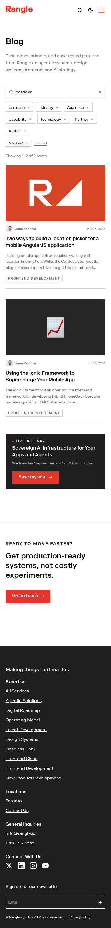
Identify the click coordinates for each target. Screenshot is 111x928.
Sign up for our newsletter (56, 886)
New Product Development (33, 778)
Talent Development (26, 729)
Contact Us (17, 810)
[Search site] (79, 10)
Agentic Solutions (24, 700)
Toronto (14, 800)
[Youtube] (45, 868)
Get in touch (28, 596)
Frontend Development (29, 768)
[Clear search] (100, 92)
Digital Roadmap (23, 710)
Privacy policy (80, 917)
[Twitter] (9, 868)
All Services (17, 691)
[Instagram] (33, 868)
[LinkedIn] (21, 868)
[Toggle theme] (90, 10)
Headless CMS (20, 749)
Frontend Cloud (22, 758)
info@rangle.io (21, 833)
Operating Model (23, 720)
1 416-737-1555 (20, 843)
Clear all (40, 143)
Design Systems (22, 739)
